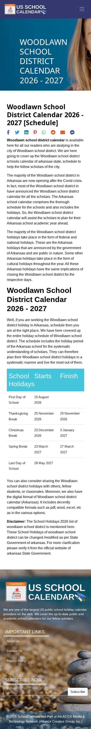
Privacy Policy (16, 661)
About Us (13, 641)
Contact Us (14, 651)
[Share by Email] (62, 132)
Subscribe (77, 692)
